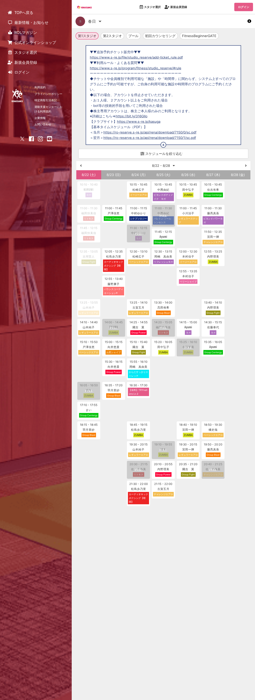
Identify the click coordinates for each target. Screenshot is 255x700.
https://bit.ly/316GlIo (131, 116)
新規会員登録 (178, 7)
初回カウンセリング (160, 36)
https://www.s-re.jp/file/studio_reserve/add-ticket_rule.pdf (136, 57)
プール (133, 36)
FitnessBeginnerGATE (199, 36)
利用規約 (40, 87)
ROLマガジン (25, 32)
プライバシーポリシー (48, 93)
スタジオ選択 (152, 7)
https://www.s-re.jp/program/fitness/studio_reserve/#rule (135, 68)
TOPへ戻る (23, 12)
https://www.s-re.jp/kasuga (138, 122)
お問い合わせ (42, 124)
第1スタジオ (87, 36)
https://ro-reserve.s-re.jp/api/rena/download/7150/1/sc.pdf (149, 138)
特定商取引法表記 (45, 100)
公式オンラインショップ (34, 42)
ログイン (243, 7)
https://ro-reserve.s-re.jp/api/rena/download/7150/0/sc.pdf (149, 132)
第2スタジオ (112, 36)
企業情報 (40, 118)
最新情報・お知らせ (30, 22)
